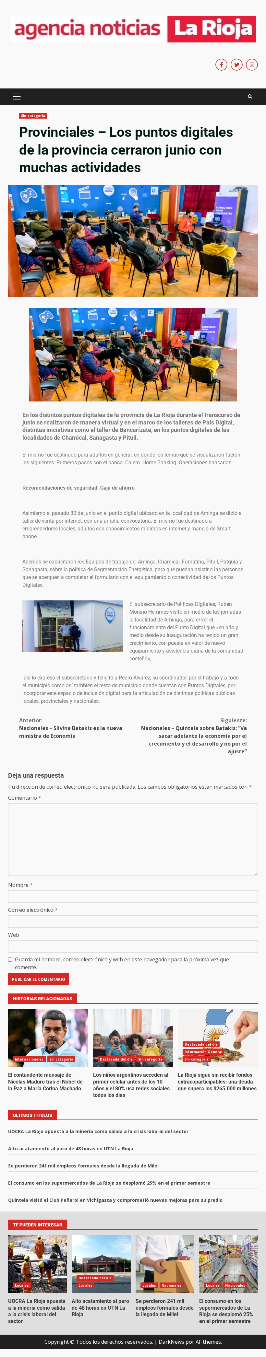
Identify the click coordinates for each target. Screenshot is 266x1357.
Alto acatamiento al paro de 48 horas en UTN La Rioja (70, 1148)
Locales (22, 1285)
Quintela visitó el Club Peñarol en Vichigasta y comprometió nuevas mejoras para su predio (115, 1200)
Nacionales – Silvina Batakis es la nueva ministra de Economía (70, 728)
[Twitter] (237, 65)
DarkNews (171, 1341)
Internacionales (29, 1059)
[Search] (250, 96)
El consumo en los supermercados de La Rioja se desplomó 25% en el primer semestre (109, 1183)
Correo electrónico (33, 909)
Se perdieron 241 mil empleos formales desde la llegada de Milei (83, 1166)
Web (13, 934)
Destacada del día (116, 1059)
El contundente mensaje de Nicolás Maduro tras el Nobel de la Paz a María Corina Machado (48, 1038)
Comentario (24, 797)
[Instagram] (252, 65)
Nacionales (172, 1285)
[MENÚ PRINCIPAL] (16, 96)
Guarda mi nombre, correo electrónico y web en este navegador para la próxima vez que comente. (122, 963)
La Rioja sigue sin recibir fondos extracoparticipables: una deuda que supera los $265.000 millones (218, 1038)
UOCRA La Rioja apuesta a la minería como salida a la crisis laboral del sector (98, 1131)
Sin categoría (33, 115)
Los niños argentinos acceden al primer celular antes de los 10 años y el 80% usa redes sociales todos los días (133, 1038)
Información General (203, 1052)
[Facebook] (221, 65)
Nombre (20, 884)
